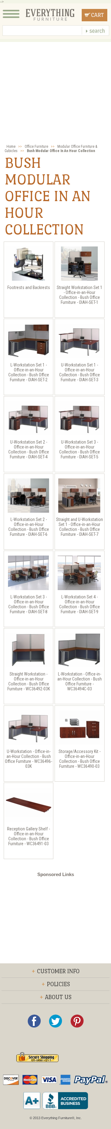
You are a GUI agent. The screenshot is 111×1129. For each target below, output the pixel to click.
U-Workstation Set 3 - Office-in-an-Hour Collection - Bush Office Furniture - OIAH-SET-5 (79, 449)
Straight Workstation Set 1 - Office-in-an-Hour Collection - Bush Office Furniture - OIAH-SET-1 (79, 295)
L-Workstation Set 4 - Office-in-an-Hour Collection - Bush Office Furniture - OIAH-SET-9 (79, 604)
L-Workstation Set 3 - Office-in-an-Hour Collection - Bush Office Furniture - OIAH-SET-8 (28, 604)
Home (10, 146)
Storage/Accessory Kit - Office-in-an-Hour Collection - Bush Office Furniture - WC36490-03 (80, 759)
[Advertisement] (55, 97)
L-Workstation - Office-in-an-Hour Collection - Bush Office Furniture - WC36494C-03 (79, 681)
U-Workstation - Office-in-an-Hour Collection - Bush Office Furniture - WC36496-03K (28, 759)
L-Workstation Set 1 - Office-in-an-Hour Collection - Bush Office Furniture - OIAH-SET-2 (28, 372)
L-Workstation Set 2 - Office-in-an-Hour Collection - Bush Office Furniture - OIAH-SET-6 (28, 527)
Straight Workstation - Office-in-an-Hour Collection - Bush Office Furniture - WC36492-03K (28, 681)
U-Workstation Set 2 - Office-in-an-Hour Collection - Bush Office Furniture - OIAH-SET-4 (28, 449)
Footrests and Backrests (28, 287)
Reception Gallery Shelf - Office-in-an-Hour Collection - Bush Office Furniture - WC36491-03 (28, 836)
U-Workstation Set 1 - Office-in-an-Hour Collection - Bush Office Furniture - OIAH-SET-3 (79, 372)
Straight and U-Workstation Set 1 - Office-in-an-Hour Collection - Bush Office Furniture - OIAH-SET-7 (79, 527)
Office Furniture (36, 146)
